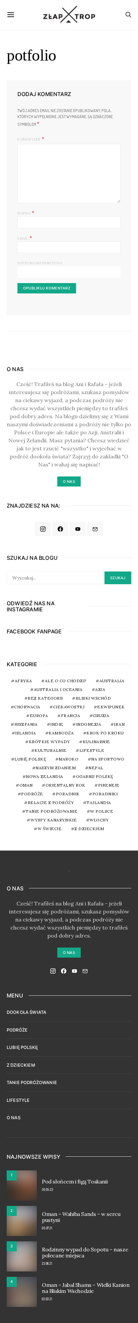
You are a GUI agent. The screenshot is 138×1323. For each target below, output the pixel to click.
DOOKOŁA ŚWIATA (26, 1012)
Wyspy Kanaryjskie (53, 819)
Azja (100, 689)
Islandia (25, 732)
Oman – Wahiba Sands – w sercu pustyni (81, 1217)
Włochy (99, 819)
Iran (119, 724)
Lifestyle (92, 750)
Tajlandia (98, 802)
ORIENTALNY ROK (65, 785)
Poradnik (68, 793)
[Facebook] (60, 529)
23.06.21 (47, 1263)
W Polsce (101, 811)
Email (24, 237)
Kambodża (61, 732)
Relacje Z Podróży (51, 802)
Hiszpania (26, 724)
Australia (112, 680)
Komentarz (28, 139)
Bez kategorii (45, 698)
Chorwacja (27, 706)
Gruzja (101, 715)
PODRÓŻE (17, 1030)
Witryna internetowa (40, 263)
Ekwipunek (111, 706)
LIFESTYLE (18, 1100)
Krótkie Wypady (49, 741)
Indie (56, 724)
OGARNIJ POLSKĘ (94, 776)
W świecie (50, 828)
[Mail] (95, 529)
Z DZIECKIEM (89, 828)
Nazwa (25, 212)
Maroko (68, 759)
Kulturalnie (50, 750)
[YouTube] (78, 529)
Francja (70, 715)
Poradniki (105, 793)
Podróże (32, 793)
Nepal (96, 767)
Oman (26, 785)
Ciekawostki (69, 706)
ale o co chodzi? (66, 680)
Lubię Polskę (30, 759)
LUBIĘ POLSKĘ (22, 1047)
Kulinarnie (96, 741)
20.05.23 (47, 1189)
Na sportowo (108, 759)
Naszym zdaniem (56, 767)
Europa (39, 715)
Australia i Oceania (58, 689)
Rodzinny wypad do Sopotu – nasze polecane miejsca (85, 1252)
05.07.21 (47, 1228)
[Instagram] (43, 529)
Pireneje (109, 785)
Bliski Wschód (93, 698)
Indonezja (88, 724)
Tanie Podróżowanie (51, 811)
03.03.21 (47, 1299)
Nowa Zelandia (44, 776)
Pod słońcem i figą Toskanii (75, 1181)
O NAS (13, 1117)
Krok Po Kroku (105, 732)
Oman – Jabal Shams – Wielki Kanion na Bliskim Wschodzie (85, 1288)
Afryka (23, 680)
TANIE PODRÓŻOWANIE (32, 1082)
